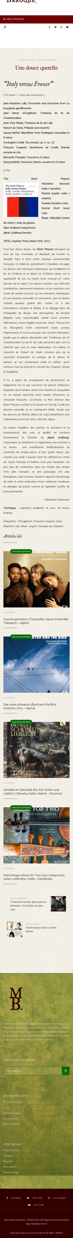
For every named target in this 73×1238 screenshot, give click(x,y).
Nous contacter (11, 1124)
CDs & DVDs (42, 60)
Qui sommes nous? (36, 1224)
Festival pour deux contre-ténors (41, 928)
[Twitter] (55, 27)
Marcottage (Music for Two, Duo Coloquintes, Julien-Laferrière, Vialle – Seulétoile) (34, 877)
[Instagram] (61, 27)
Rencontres (9, 1166)
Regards (7, 1161)
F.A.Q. (6, 1107)
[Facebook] (49, 27)
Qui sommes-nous (12, 1102)
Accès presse (10, 1118)
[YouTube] (67, 27)
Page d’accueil (11, 1150)
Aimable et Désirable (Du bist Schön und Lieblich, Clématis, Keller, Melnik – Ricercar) (32, 791)
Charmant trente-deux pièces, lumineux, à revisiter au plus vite (28, 904)
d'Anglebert (25, 521)
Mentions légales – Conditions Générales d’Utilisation (36, 1220)
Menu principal (15, 19)
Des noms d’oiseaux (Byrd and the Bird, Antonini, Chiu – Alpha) (30, 706)
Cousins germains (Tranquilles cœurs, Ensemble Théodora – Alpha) (35, 621)
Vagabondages (11, 1172)
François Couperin (44, 521)
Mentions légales (12, 1113)
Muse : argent (29, 526)
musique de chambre (51, 526)
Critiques (51, 60)
